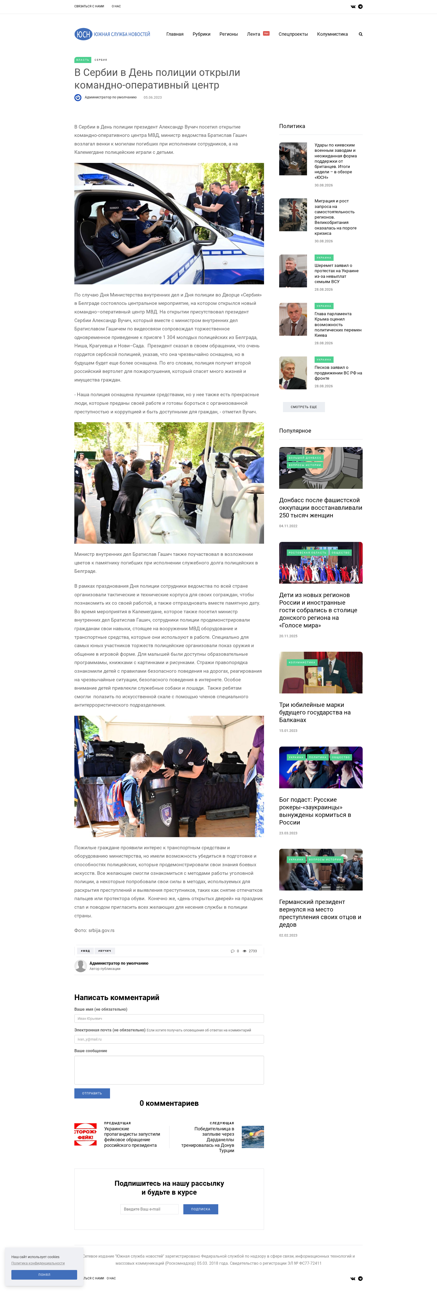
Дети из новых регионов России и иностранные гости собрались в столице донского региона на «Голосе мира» (318, 610)
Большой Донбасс (305, 457)
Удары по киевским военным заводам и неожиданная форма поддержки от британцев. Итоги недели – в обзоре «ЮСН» (336, 161)
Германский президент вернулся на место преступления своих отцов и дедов (320, 913)
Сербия (101, 59)
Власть (82, 59)
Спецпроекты (293, 34)
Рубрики (201, 34)
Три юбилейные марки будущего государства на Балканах (315, 712)
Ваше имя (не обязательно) (100, 1009)
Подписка (200, 1209)
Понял (44, 1275)
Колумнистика (332, 34)
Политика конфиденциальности (38, 1263)
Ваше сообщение (90, 1050)
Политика (292, 126)
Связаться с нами (89, 6)
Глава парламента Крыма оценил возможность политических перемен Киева (338, 324)
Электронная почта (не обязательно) (110, 1030)
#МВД (85, 950)
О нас (116, 6)
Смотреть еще (304, 407)
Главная (175, 34)
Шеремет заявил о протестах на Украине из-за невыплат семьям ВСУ (337, 273)
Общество (341, 552)
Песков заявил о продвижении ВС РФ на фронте (338, 373)
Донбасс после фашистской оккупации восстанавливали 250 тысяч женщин (320, 508)
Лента (257, 34)
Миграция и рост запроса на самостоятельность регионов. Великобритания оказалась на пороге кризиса (336, 217)
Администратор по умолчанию (111, 97)
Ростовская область (307, 552)
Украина (324, 257)
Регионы (229, 34)
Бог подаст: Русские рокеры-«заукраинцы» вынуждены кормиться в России (315, 811)
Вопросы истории (305, 465)
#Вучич (104, 950)
